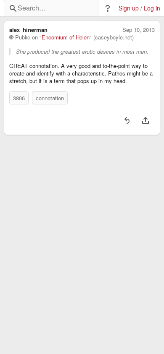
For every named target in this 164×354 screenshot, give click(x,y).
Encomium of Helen (66, 37)
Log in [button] (152, 8)
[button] (107, 8)
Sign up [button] (129, 8)
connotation (50, 98)
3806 (19, 98)
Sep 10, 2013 (138, 30)
